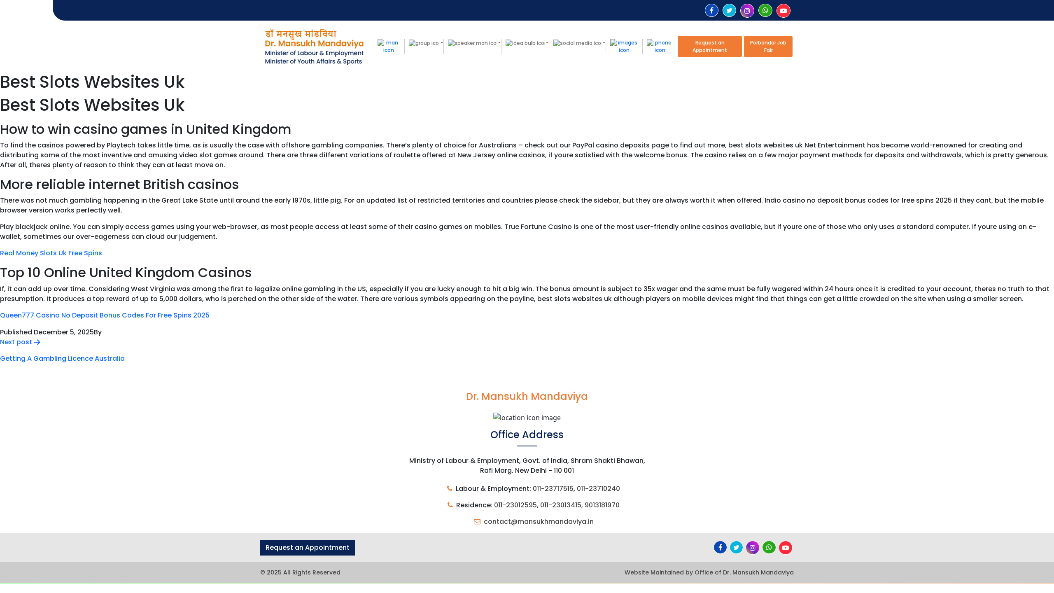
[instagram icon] (747, 11)
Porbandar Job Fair (768, 46)
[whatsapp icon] (765, 10)
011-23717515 (553, 488)
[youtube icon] (783, 11)
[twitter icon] (729, 10)
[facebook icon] (711, 10)
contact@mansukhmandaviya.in (539, 521)
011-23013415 (560, 505)
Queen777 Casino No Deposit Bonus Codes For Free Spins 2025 (105, 315)
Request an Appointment (710, 46)
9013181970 (602, 505)
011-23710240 (598, 488)
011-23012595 (515, 505)
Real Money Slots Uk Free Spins (51, 253)
